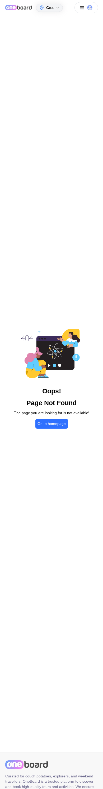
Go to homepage (52, 424)
